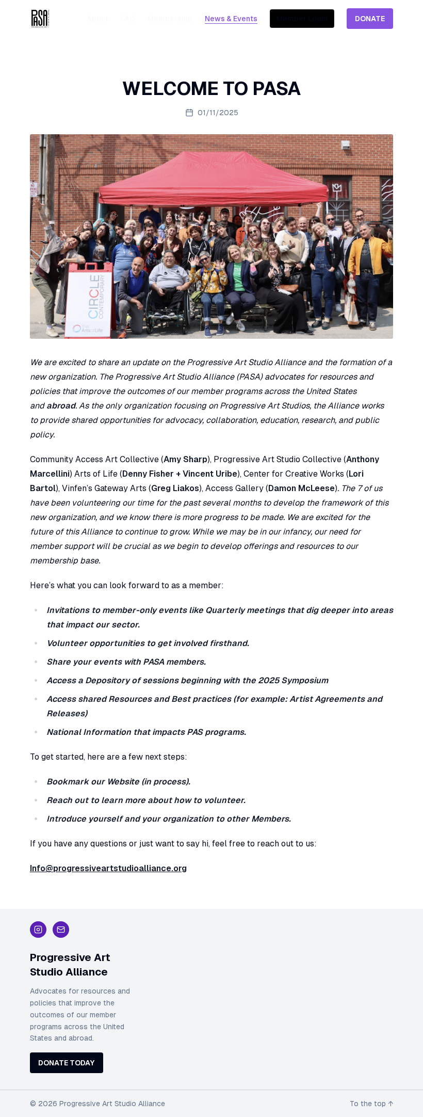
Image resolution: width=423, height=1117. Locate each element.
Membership (170, 18)
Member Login (302, 18)
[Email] (61, 929)
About (97, 18)
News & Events (231, 18)
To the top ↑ (371, 1103)
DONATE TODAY (66, 1063)
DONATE (370, 18)
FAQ (128, 18)
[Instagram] (38, 929)
